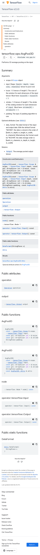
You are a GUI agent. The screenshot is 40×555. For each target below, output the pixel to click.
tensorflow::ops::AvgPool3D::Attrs (14, 261)
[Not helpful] (18, 20)
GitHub (4, 502)
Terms (4, 540)
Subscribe (32, 545)
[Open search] (29, 2)
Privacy (10, 540)
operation (7, 198)
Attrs (22, 121)
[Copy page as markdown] (11, 57)
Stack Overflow (7, 525)
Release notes (6, 522)
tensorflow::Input (18, 166)
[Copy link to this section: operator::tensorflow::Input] (30, 398)
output (5, 206)
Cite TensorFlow (7, 532)
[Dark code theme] (33, 285)
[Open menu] (3, 2)
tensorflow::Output (12, 210)
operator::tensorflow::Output (15, 234)
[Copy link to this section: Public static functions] (29, 433)
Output (9, 151)
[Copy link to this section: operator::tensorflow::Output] (33, 414)
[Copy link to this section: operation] (13, 280)
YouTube (5, 509)
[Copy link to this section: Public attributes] (22, 274)
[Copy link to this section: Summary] (14, 70)
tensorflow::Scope (26, 164)
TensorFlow (5, 16)
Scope (15, 80)
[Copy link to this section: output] (10, 296)
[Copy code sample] (36, 285)
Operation (7, 202)
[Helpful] (14, 20)
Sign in (35, 2)
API (13, 16)
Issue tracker (6, 518)
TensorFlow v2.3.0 (10, 9)
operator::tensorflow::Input (15, 228)
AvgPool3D (7, 164)
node (4, 221)
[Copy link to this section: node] (9, 382)
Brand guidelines (7, 529)
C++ (31, 16)
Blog (3, 495)
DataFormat (7, 246)
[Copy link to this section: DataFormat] (16, 439)
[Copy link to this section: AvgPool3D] (14, 321)
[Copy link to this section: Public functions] (22, 315)
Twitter (4, 506)
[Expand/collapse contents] (13, 26)
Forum (4, 499)
